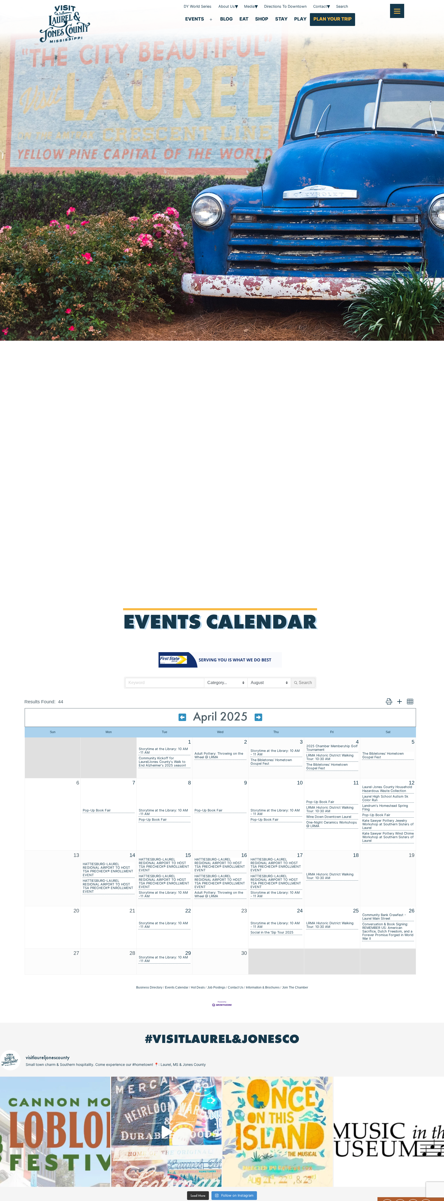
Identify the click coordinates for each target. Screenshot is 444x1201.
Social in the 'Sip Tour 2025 (272, 932)
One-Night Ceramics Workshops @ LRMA (331, 824)
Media (249, 6)
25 (356, 910)
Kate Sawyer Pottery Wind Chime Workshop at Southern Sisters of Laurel (388, 837)
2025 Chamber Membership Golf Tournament (332, 748)
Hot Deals (198, 987)
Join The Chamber (295, 987)
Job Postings (216, 987)
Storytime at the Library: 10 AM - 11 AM (275, 752)
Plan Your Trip (332, 19)
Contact (320, 6)
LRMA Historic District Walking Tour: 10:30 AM (330, 757)
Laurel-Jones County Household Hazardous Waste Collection (387, 788)
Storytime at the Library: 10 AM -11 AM (163, 750)
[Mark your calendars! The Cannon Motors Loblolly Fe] (55, 1132)
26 (411, 910)
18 (356, 855)
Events (194, 19)
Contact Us (235, 987)
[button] (389, 702)
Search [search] (305, 682)
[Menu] (397, 11)
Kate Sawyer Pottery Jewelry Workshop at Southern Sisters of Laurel (388, 824)
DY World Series (197, 6)
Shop (261, 19)
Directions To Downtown (285, 6)
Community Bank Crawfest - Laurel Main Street (384, 916)
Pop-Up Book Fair (97, 810)
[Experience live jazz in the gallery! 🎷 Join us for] (389, 1132)
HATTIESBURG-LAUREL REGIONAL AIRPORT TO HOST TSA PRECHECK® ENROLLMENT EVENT (108, 869)
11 (356, 783)
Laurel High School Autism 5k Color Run (385, 798)
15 (188, 855)
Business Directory (149, 987)
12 (411, 783)
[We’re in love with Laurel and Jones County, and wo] (166, 1132)
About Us (226, 6)
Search (342, 6)
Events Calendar (176, 987)
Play (300, 19)
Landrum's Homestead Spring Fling (385, 807)
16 (244, 855)
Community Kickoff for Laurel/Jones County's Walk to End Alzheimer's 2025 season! (162, 761)
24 (300, 910)
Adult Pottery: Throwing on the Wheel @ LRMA (219, 755)
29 (188, 953)
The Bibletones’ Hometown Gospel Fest (271, 761)
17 (300, 855)
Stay (281, 19)
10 (300, 783)
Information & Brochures (263, 987)
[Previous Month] (182, 717)
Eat (243, 19)
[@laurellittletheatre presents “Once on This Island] (278, 1132)
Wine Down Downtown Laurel (328, 817)
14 (132, 855)
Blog (226, 19)
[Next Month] (258, 717)
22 (188, 910)
